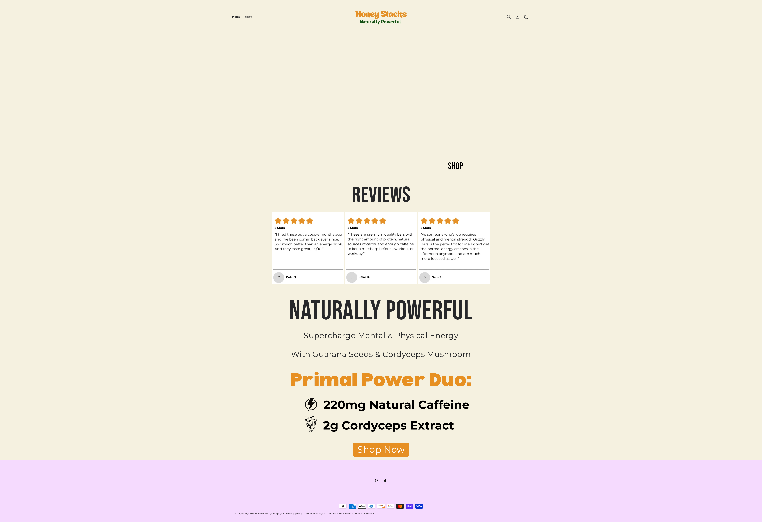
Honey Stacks (249, 513)
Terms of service (364, 513)
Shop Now (381, 449)
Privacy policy (294, 513)
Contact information (339, 513)
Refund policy (314, 513)
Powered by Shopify (270, 513)
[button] (508, 17)
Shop (455, 166)
